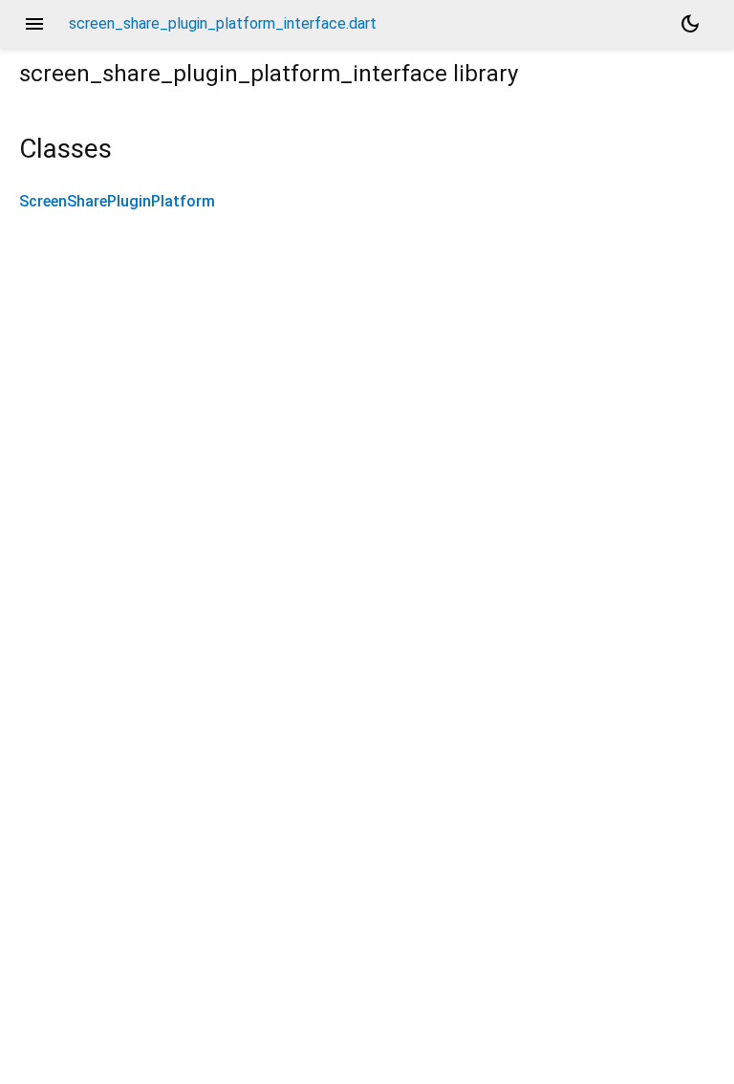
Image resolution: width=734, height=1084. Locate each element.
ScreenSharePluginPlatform (117, 201)
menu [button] (34, 23)
